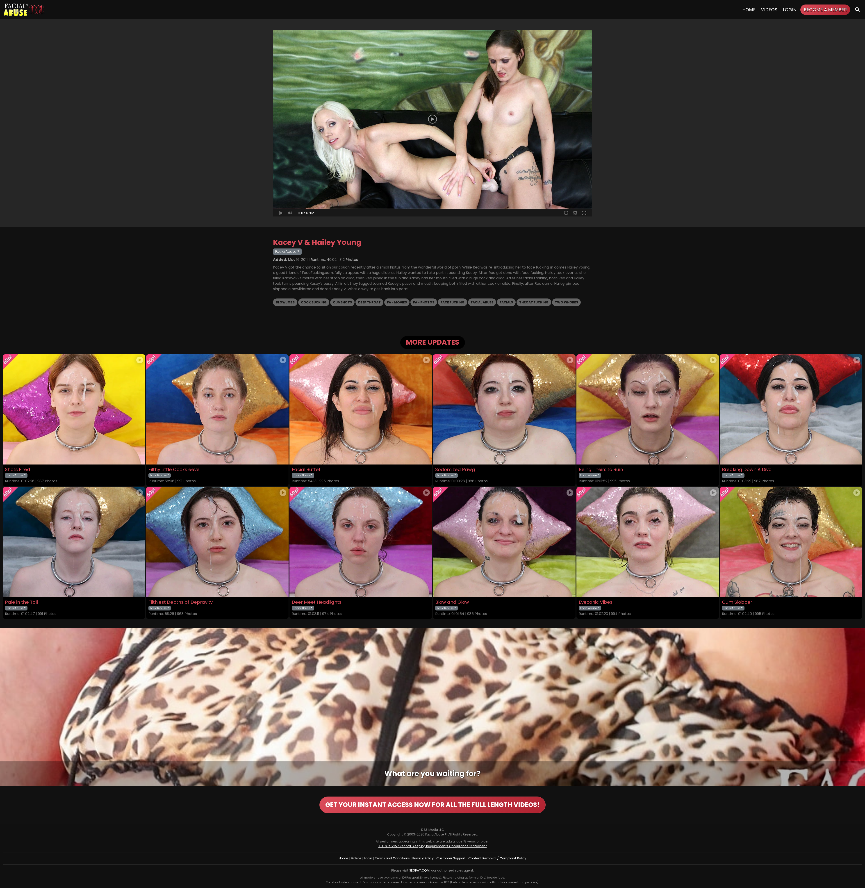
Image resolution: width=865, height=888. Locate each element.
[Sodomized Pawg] (504, 409)
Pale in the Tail (21, 602)
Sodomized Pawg (455, 469)
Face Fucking (452, 302)
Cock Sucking (314, 302)
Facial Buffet (306, 469)
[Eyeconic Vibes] (647, 542)
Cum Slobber (737, 602)
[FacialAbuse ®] (24, 9)
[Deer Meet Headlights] (360, 542)
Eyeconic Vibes (595, 602)
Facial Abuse (482, 302)
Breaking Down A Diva (747, 469)
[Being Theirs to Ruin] (647, 409)
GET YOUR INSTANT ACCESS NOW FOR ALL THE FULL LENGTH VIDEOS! (432, 804)
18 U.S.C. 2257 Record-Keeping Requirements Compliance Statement (432, 846)
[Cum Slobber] (791, 542)
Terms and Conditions (392, 858)
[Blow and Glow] (504, 542)
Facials (506, 302)
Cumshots (342, 302)
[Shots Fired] (74, 409)
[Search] (857, 9)
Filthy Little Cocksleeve (174, 469)
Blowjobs (285, 302)
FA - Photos (423, 302)
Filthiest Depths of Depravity (180, 602)
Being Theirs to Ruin (601, 469)
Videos (769, 10)
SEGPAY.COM (419, 870)
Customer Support (451, 858)
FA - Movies (397, 302)
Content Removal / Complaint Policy (497, 858)
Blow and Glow (452, 602)
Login (790, 10)
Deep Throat (369, 302)
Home (749, 10)
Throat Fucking (534, 302)
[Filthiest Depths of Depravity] (217, 542)
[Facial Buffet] (360, 409)
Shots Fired (17, 469)
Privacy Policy (423, 858)
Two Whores (566, 302)
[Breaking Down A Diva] (791, 409)
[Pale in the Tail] (74, 542)
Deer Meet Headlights (316, 602)
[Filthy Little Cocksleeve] (217, 409)
